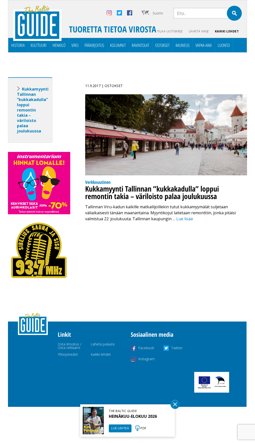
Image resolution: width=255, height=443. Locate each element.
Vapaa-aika (203, 45)
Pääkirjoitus (94, 45)
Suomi (158, 13)
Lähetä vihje (199, 31)
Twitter (177, 347)
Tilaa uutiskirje (170, 31)
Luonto (224, 45)
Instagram (146, 358)
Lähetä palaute (103, 344)
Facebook (146, 347)
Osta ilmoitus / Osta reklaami (69, 346)
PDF (143, 428)
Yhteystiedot (68, 354)
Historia (18, 45)
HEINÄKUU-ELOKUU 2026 (133, 416)
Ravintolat (140, 45)
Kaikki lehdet (227, 31)
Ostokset (162, 45)
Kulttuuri (39, 45)
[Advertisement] (39, 367)
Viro (74, 45)
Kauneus (183, 45)
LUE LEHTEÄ (120, 428)
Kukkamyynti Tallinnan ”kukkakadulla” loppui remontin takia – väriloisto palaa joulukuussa (33, 110)
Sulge (175, 404)
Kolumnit (118, 45)
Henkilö (59, 45)
